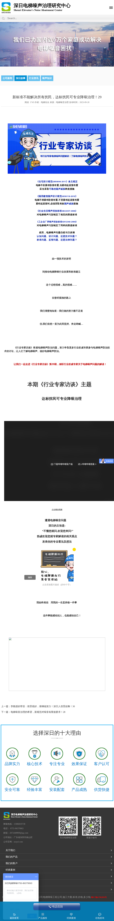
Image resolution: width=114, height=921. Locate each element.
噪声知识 (47, 78)
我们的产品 (12, 857)
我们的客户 (12, 863)
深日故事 (20, 78)
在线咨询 (99, 918)
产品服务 (42, 918)
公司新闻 (7, 78)
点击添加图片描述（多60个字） (57, 584)
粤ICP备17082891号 (99, 897)
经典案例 (10, 870)
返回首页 (14, 918)
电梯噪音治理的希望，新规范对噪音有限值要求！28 (38, 712)
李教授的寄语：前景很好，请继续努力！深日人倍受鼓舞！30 (43, 706)
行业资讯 (34, 78)
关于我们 (10, 850)
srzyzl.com (18, 842)
